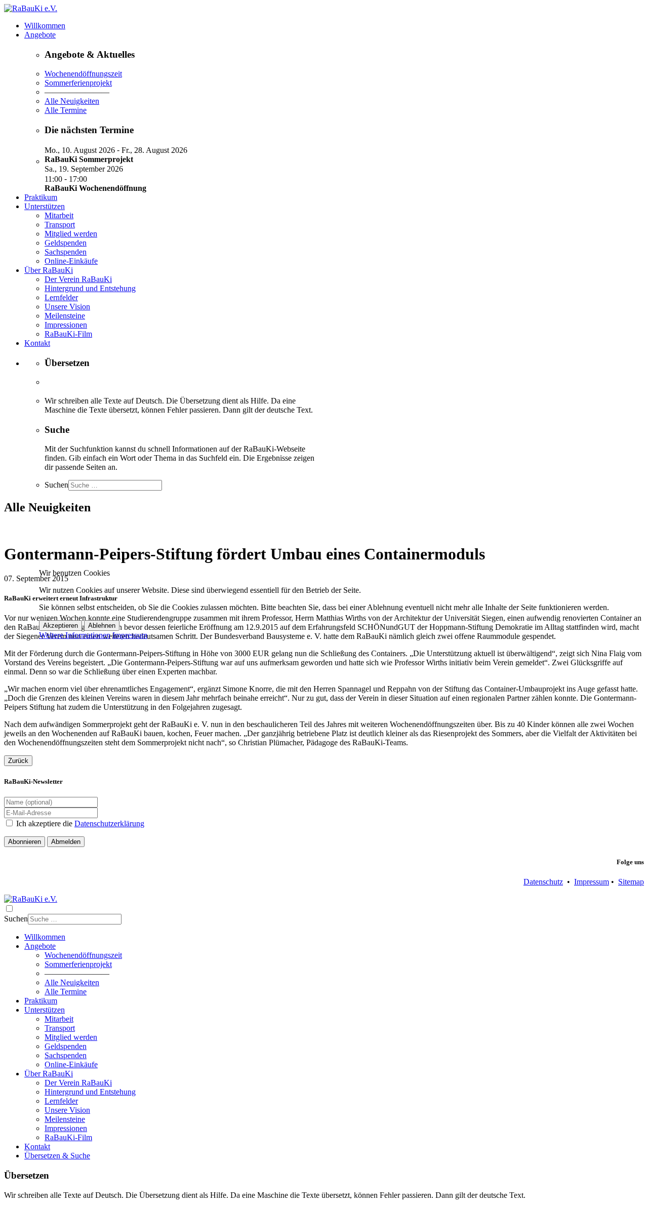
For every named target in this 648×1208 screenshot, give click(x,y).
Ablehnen (101, 625)
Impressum (129, 635)
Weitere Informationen (74, 635)
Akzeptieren (60, 625)
